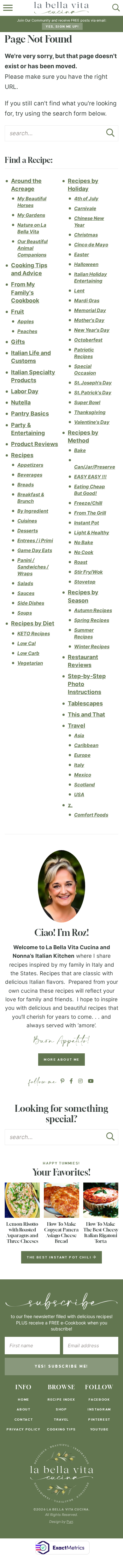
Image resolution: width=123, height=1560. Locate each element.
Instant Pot (86, 523)
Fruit (17, 311)
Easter (81, 254)
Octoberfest (88, 340)
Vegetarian (30, 663)
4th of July (86, 199)
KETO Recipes (33, 633)
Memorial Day (90, 310)
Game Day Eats (34, 550)
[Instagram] (80, 1081)
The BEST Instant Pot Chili (60, 1257)
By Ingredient (32, 511)
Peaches (27, 331)
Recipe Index (61, 1399)
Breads (25, 485)
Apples (25, 321)
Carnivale (85, 208)
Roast (80, 562)
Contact (24, 1419)
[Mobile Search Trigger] (114, 8)
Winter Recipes (91, 646)
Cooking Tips (61, 1429)
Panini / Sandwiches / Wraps (33, 567)
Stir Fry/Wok (88, 572)
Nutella (21, 402)
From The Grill (90, 513)
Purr (70, 1521)
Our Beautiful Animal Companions (32, 248)
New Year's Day (91, 330)
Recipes (22, 455)
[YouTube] (91, 1081)
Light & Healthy (91, 533)
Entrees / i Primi (35, 540)
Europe (82, 755)
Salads (25, 583)
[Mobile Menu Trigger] (8, 8)
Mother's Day (89, 320)
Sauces (25, 593)
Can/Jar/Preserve (94, 467)
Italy (79, 765)
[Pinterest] (62, 1081)
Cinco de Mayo (91, 245)
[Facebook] (71, 1081)
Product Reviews (34, 444)
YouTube (99, 1429)
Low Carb (28, 653)
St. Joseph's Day (93, 383)
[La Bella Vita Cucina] (61, 1473)
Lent (79, 291)
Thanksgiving (90, 412)
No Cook (83, 552)
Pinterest (99, 1419)
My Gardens (31, 215)
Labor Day (24, 391)
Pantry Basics (30, 413)
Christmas (86, 235)
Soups (24, 613)
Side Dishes (30, 603)
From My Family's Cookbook (25, 292)
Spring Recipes (91, 620)
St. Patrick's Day (92, 393)
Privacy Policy (23, 1429)
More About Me (61, 1059)
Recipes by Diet (32, 623)
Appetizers (30, 465)
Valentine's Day (91, 422)
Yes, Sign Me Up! (62, 26)
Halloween (86, 264)
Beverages (29, 475)
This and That (86, 714)
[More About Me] (61, 886)
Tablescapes (85, 703)
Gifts (18, 341)
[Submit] (110, 135)
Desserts (27, 531)
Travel (76, 725)
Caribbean (86, 745)
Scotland (84, 785)
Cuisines (27, 521)
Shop (61, 1409)
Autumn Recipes (93, 610)
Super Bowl (87, 402)
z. (70, 805)
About (23, 1409)
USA (79, 794)
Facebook (99, 1399)
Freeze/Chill (88, 503)
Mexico (82, 775)
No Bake (83, 542)
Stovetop (85, 582)
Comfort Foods (91, 815)
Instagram (99, 1409)
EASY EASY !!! (90, 477)
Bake (80, 450)
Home (23, 1399)
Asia (79, 735)
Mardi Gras (86, 300)
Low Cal (26, 643)
